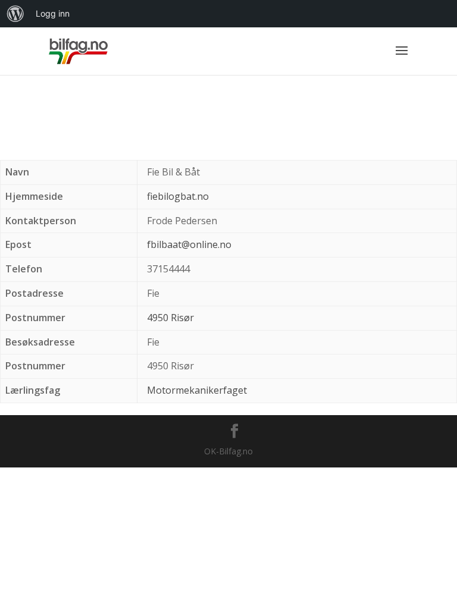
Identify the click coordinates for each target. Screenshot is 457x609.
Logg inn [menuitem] (53, 13)
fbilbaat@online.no (189, 244)
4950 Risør (170, 317)
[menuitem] (15, 13)
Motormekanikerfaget (197, 390)
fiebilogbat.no (178, 196)
